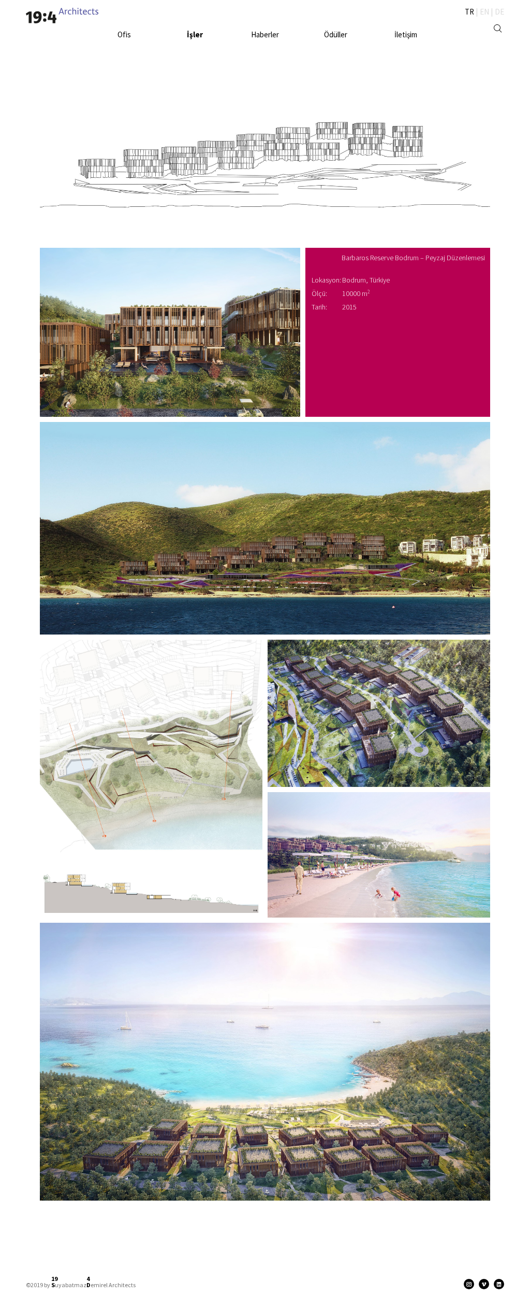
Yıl (188, 43)
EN (484, 12)
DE (499, 12)
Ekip (115, 43)
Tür (199, 43)
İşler (195, 34)
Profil (132, 43)
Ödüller (335, 34)
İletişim (405, 34)
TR (469, 12)
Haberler (265, 34)
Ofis (124, 34)
